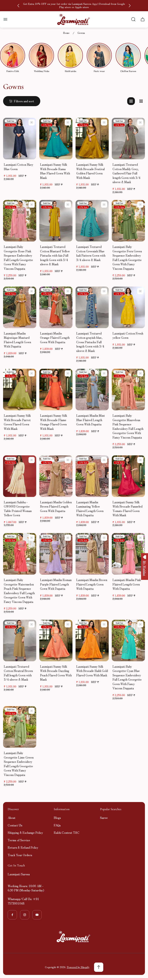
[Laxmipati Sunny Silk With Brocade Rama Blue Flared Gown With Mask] (55, 138)
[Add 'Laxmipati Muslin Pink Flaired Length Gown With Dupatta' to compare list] (140, 538)
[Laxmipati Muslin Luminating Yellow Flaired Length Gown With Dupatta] (92, 476)
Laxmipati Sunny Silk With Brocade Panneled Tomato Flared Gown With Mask (127, 508)
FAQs (57, 825)
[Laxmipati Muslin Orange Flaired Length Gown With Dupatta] (55, 307)
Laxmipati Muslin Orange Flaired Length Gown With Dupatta (55, 337)
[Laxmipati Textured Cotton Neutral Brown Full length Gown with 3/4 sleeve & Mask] (19, 640)
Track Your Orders (20, 855)
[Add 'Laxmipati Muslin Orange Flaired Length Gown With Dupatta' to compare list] (68, 291)
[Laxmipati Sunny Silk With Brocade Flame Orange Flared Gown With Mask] (55, 389)
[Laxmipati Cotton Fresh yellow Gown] (128, 307)
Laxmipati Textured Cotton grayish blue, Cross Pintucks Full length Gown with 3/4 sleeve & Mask (90, 342)
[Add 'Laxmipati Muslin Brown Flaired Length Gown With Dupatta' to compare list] (104, 538)
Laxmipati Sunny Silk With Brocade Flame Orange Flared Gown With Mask (53, 422)
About (11, 818)
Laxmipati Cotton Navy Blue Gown (18, 166)
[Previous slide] (18, 5)
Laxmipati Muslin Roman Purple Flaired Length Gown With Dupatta (55, 584)
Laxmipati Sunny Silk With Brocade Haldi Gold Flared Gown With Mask (92, 670)
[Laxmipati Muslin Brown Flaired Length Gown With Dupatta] (92, 554)
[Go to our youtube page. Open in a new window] (37, 914)
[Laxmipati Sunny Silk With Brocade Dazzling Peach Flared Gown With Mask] (55, 640)
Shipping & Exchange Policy (25, 832)
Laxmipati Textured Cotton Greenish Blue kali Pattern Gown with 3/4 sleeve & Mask (90, 253)
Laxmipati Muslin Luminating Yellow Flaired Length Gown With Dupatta (89, 508)
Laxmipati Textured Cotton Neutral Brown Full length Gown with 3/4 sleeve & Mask (18, 673)
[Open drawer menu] (5, 19)
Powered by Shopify (78, 967)
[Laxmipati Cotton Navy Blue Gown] (19, 138)
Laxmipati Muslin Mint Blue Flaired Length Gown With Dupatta (90, 419)
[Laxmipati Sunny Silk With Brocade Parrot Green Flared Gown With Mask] (19, 389)
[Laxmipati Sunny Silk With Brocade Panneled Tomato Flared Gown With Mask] (128, 476)
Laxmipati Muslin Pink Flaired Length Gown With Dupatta (127, 584)
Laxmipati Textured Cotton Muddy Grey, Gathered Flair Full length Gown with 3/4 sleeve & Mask (126, 173)
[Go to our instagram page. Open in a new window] (24, 914)
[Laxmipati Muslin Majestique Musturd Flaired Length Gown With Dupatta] (19, 307)
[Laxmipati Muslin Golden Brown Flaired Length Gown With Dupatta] (55, 476)
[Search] (133, 19)
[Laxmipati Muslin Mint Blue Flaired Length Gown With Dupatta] (92, 389)
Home (66, 33)
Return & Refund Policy (23, 847)
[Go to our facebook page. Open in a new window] (12, 914)
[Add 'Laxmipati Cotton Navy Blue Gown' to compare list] (32, 122)
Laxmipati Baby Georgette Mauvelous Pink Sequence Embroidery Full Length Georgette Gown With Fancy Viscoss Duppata (128, 426)
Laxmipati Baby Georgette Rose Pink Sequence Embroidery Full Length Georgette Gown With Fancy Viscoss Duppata (18, 258)
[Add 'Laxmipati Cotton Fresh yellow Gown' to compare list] (140, 291)
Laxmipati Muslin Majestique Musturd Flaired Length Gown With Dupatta (17, 339)
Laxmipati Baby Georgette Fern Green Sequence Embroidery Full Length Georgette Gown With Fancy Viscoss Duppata (127, 258)
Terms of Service (19, 840)
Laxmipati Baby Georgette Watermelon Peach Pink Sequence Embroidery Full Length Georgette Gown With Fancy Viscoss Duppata (19, 591)
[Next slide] (129, 5)
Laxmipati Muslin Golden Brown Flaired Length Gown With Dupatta (56, 506)
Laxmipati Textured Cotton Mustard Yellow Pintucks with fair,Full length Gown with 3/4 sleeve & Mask (55, 255)
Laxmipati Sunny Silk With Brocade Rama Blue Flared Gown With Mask (55, 171)
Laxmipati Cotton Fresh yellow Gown (128, 335)
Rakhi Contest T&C (66, 832)
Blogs (57, 818)
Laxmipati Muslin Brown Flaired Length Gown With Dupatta (91, 584)
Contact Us (15, 825)
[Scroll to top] (98, 967)
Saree (104, 818)
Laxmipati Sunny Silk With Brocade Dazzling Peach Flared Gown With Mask (56, 673)
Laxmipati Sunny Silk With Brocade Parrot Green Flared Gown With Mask (17, 422)
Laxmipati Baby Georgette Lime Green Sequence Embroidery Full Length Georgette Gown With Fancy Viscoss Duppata (19, 764)
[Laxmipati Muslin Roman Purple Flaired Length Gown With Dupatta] (55, 554)
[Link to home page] (74, 936)
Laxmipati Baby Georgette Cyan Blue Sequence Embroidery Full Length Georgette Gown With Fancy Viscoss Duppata (127, 677)
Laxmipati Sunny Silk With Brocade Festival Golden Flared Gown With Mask (90, 171)
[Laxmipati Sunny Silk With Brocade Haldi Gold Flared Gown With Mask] (92, 640)
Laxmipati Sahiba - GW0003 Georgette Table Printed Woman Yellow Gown (18, 508)
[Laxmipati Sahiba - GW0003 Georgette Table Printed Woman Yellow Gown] (19, 476)
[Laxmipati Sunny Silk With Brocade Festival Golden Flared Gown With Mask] (92, 138)
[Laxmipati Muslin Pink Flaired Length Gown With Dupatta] (128, 554)
